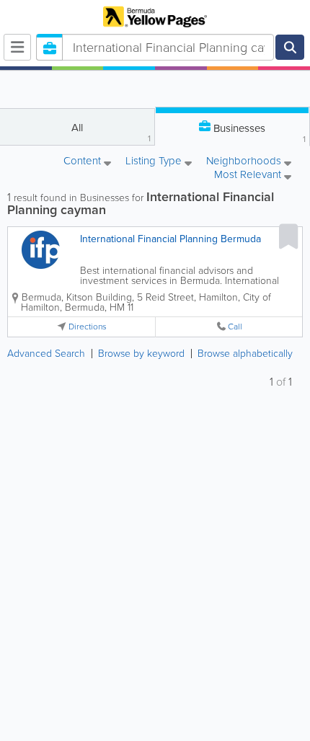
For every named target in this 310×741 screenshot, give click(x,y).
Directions (87, 327)
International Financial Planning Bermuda (170, 239)
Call (235, 327)
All (111, 132)
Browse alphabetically (245, 353)
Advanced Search (46, 353)
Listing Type (155, 162)
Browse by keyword (141, 353)
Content (83, 162)
